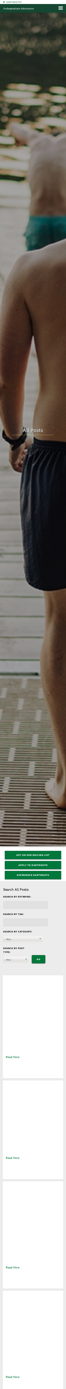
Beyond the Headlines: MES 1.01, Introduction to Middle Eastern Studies (30, 1355)
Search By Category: (17, 931)
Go (38, 959)
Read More (12, 1057)
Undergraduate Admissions (18, 8)
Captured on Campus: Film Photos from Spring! (32, 1038)
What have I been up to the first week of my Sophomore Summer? (32, 1244)
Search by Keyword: (17, 896)
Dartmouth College (13, 2)
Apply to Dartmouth (33, 865)
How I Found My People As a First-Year (32, 1143)
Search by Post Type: (14, 950)
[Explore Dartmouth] (4, 2)
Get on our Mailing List (33, 855)
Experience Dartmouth (33, 875)
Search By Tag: (13, 914)
